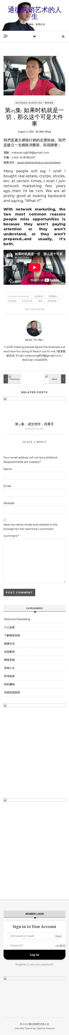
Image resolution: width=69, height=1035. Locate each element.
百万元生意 (27, 301)
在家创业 (38, 296)
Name (8, 469)
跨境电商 (9, 676)
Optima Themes (45, 1028)
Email (7, 486)
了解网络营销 (12, 635)
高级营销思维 (12, 692)
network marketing (18, 296)
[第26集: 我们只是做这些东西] (11, 378)
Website (9, 503)
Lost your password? (41, 964)
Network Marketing (29, 103)
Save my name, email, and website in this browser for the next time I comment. (30, 527)
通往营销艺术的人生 (35, 13)
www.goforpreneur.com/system (39, 162)
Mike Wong (45, 131)
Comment (11, 535)
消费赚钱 (52, 296)
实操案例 (9, 651)
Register (20, 964)
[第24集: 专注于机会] (57, 378)
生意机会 (12, 301)
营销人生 (9, 668)
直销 (40, 301)
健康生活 (9, 643)
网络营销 (49, 103)
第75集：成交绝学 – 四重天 (34, 424)
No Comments (34, 309)
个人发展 (9, 627)
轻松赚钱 (9, 684)
